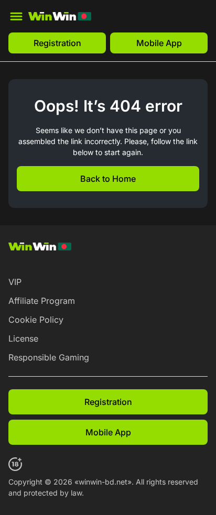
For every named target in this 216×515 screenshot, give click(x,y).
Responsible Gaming (48, 357)
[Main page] (59, 16)
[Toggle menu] (16, 16)
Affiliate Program (41, 300)
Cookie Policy (35, 319)
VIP (14, 282)
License (23, 338)
